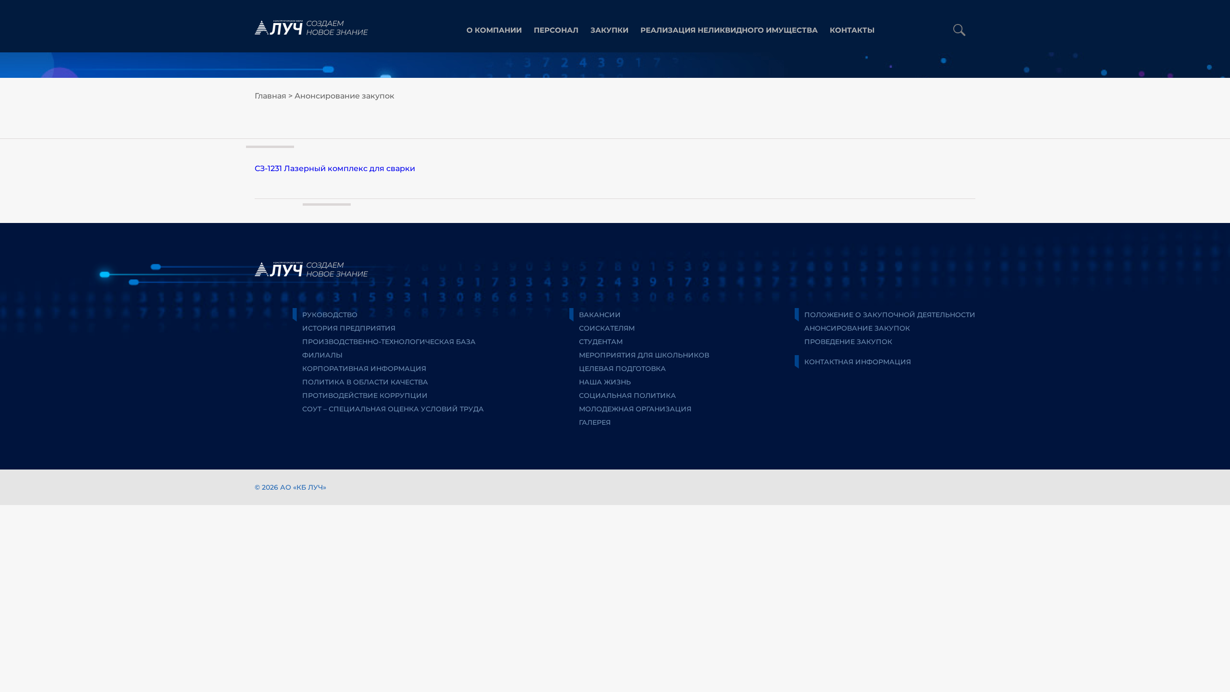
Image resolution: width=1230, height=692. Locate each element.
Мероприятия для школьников (644, 355)
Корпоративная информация (364, 368)
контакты (852, 30)
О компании (494, 30)
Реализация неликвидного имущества (729, 30)
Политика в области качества (365, 382)
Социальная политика (627, 395)
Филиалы (322, 355)
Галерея (595, 422)
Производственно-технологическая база (389, 341)
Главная (270, 95)
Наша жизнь (605, 382)
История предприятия (348, 328)
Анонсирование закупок (344, 95)
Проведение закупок (848, 341)
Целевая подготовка (622, 368)
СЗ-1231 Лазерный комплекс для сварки (335, 168)
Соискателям (607, 328)
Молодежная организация (635, 409)
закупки (609, 30)
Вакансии (600, 314)
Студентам (601, 341)
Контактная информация (857, 362)
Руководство (329, 314)
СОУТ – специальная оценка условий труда (393, 409)
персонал (556, 30)
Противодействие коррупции (365, 395)
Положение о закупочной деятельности (889, 314)
